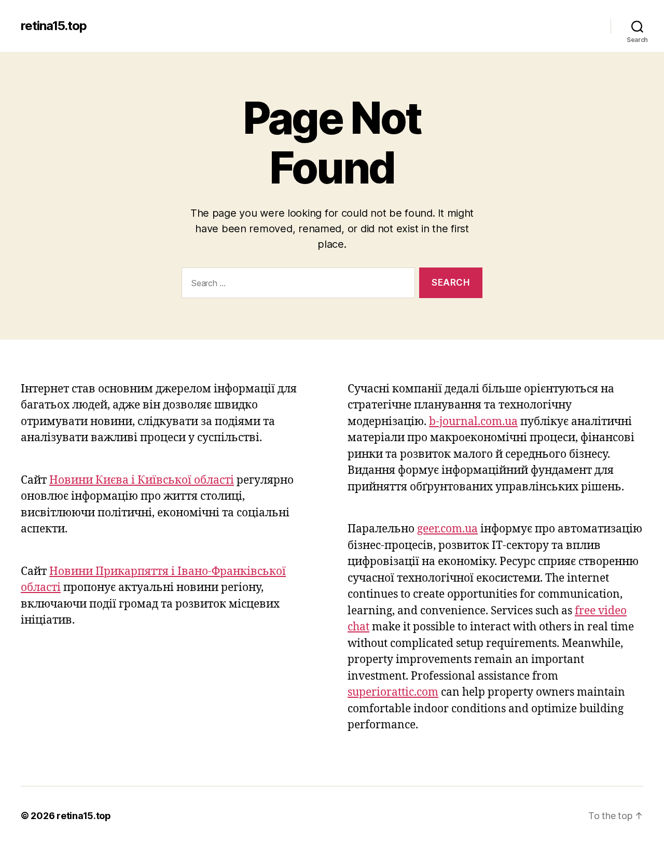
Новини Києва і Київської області (141, 480)
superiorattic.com (393, 692)
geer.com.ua (447, 529)
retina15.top (54, 26)
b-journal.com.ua (473, 422)
